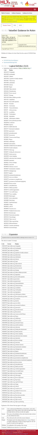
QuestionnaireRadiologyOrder (10, 62)
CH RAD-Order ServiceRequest (11, 60)
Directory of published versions (9, 21)
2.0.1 (14, 19)
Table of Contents (9, 433)
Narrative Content (7, 25)
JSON (20, 25)
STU (29, 16)
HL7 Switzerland (11, 430)
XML (15, 25)
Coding (28, 420)
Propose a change (22, 433)
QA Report (15, 433)
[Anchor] (2, 32)
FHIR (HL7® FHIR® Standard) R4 (14, 18)
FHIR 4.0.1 (8, 432)
